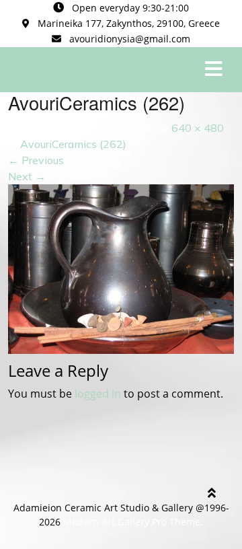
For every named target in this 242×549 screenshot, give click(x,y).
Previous (36, 160)
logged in (98, 393)
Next (27, 176)
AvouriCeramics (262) (73, 144)
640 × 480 (197, 128)
